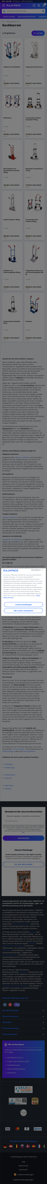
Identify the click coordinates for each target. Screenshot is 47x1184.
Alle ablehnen (36, 570)
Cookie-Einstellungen (23, 604)
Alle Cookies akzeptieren (23, 610)
